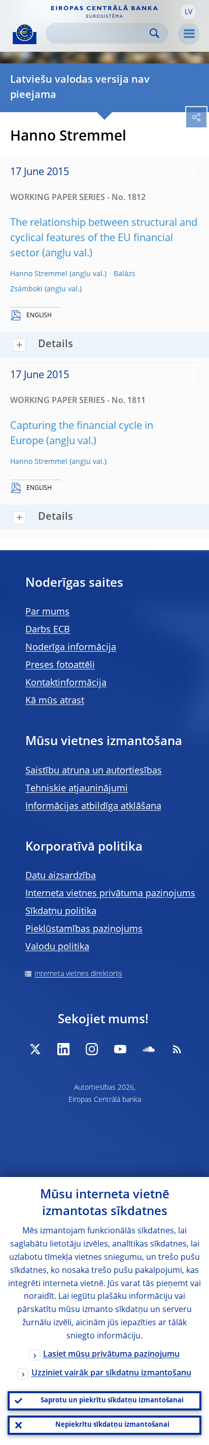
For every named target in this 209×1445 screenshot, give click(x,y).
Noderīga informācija (70, 647)
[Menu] (188, 34)
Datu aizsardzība (60, 876)
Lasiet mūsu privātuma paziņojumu (111, 1355)
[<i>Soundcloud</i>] (148, 1049)
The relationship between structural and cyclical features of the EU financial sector (103, 238)
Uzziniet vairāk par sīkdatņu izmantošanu (111, 1373)
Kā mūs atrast (54, 700)
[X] (35, 1049)
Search (154, 33)
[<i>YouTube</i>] (120, 1049)
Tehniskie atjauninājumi (76, 788)
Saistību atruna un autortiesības (93, 771)
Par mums (47, 612)
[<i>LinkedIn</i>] (63, 1049)
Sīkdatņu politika (60, 911)
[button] (188, 11)
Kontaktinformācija (66, 683)
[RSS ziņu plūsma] (177, 1049)
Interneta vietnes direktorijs (78, 974)
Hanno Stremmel (38, 274)
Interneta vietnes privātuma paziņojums (110, 893)
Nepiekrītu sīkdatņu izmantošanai (112, 1425)
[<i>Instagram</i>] (92, 1049)
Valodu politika (57, 947)
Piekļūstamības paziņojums (84, 929)
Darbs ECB (47, 629)
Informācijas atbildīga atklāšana (93, 806)
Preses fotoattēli (60, 665)
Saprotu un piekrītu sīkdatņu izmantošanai (112, 1400)
